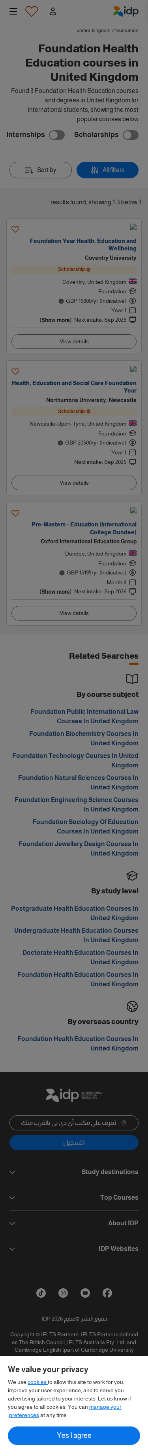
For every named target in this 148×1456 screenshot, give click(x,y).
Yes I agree (74, 1435)
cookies (38, 1382)
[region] (74, 1406)
